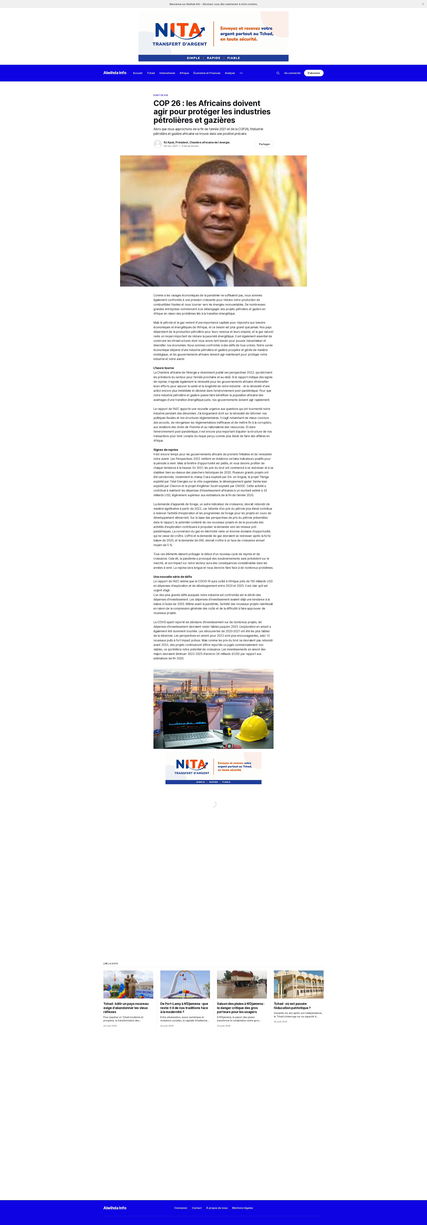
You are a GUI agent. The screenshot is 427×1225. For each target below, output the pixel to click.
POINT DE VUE (160, 95)
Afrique (184, 73)
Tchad (151, 73)
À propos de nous (217, 1207)
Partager (264, 144)
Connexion (180, 1207)
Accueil (137, 73)
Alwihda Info (114, 72)
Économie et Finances (206, 73)
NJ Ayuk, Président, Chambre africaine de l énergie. (197, 142)
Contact (197, 1207)
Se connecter (292, 73)
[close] (423, 4)
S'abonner (314, 73)
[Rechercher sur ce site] (278, 73)
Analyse (230, 73)
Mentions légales (242, 1207)
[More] (241, 73)
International (167, 73)
